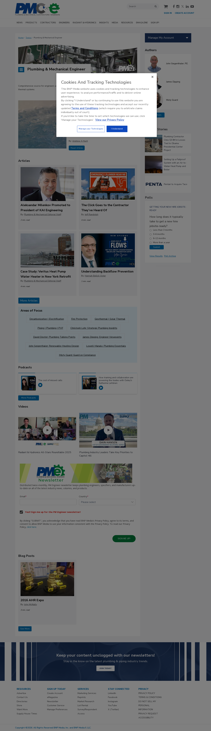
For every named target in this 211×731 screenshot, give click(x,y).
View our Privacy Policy (109, 120)
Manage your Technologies (91, 129)
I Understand (117, 129)
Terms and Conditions (84, 108)
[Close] (152, 76)
